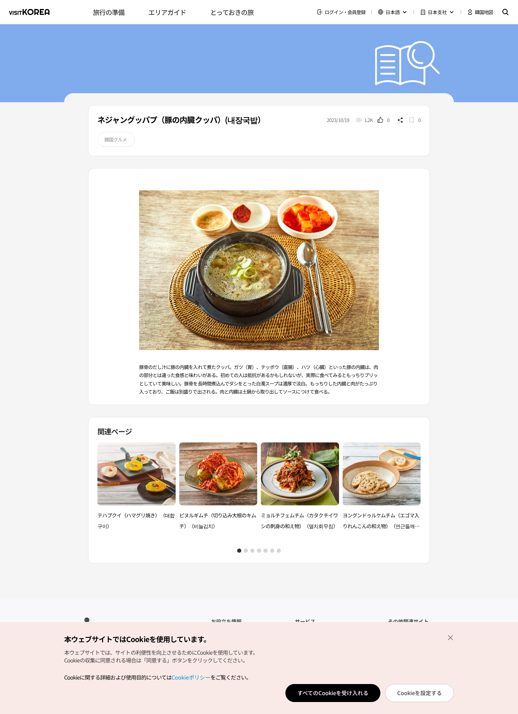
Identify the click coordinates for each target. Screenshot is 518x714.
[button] (239, 551)
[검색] (505, 12)
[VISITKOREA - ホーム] (29, 12)
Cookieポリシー (190, 677)
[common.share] (400, 119)
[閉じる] (450, 637)
